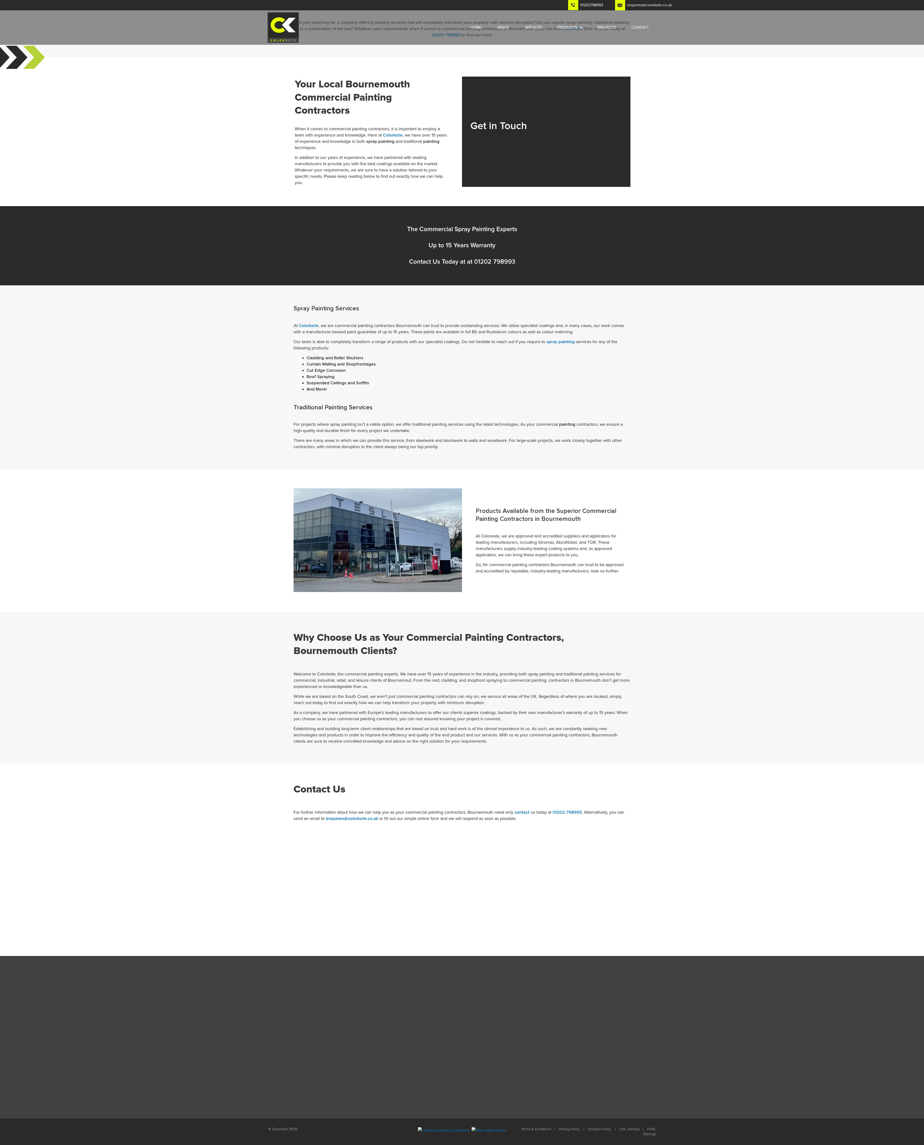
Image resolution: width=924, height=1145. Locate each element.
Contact (640, 27)
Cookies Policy (599, 1129)
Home (475, 27)
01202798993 (591, 5)
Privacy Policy (569, 1129)
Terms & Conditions (536, 1129)
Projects (606, 27)
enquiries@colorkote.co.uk (649, 5)
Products (567, 27)
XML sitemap (629, 1129)
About (503, 27)
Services (533, 27)
